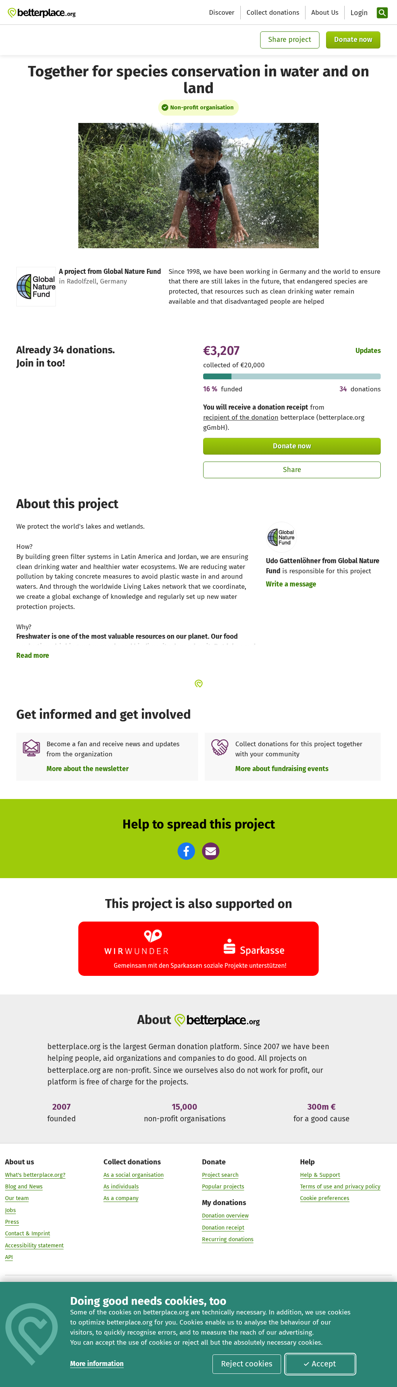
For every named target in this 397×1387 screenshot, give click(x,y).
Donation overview (225, 1215)
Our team (17, 1198)
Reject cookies (247, 1363)
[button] (186, 851)
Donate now (353, 39)
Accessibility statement (34, 1245)
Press (12, 1221)
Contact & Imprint (27, 1233)
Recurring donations (228, 1239)
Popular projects (223, 1186)
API (9, 1257)
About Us (324, 13)
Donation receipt (223, 1227)
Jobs (10, 1210)
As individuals (121, 1186)
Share (292, 469)
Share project (289, 39)
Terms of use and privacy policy (340, 1186)
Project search (220, 1174)
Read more (32, 656)
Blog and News (24, 1186)
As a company (121, 1198)
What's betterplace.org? (35, 1174)
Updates (368, 351)
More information (97, 1364)
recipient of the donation (240, 417)
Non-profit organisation (202, 107)
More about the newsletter (88, 769)
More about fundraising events (281, 769)
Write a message (291, 584)
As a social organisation (134, 1174)
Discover (222, 13)
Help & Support (320, 1174)
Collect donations (273, 13)
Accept (324, 1363)
